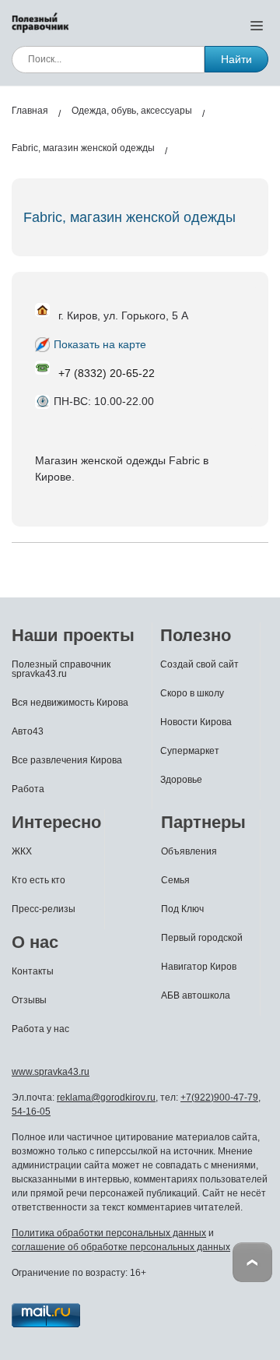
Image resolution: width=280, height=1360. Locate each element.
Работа (28, 789)
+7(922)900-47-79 (219, 1097)
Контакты (33, 971)
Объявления (189, 851)
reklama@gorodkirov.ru (106, 1097)
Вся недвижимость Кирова (70, 702)
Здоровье (181, 779)
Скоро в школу (192, 693)
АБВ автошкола (195, 995)
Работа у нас (40, 1029)
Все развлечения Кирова (67, 760)
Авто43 (28, 731)
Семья (175, 880)
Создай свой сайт (199, 664)
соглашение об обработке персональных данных (121, 1247)
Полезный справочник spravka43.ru (61, 669)
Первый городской (202, 937)
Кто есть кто (38, 880)
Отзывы (29, 1000)
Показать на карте (100, 344)
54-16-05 (31, 1111)
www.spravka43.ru (50, 1071)
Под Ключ (182, 909)
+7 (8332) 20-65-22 (106, 373)
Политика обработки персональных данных (109, 1233)
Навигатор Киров (198, 966)
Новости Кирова (196, 722)
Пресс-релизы (43, 909)
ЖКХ (22, 851)
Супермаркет (189, 750)
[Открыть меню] (256, 25)
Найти (236, 59)
